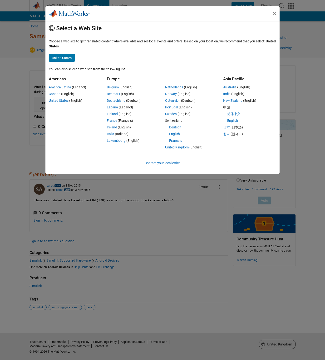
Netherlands (174, 87)
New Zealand (232, 100)
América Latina (60, 87)
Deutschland (116, 100)
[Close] (274, 13)
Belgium (113, 87)
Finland (112, 114)
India (227, 94)
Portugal (171, 107)
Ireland (112, 127)
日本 (226, 127)
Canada (54, 94)
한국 (226, 134)
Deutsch (175, 127)
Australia (229, 87)
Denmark (113, 94)
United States (59, 100)
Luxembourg (116, 140)
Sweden (171, 114)
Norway (171, 94)
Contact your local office (162, 163)
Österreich (172, 100)
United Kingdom (177, 147)
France (112, 120)
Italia (110, 134)
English (174, 134)
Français (175, 140)
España (112, 107)
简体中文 (234, 114)
